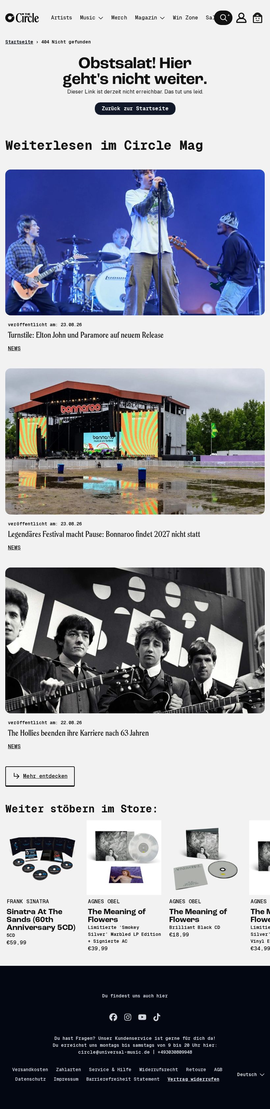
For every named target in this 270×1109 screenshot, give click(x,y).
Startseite (19, 41)
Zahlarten (68, 1069)
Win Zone (185, 17)
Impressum (66, 1079)
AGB (218, 1069)
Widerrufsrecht (158, 1069)
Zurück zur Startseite (135, 108)
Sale (212, 17)
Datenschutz (30, 1079)
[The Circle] (22, 18)
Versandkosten (30, 1069)
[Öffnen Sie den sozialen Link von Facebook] (113, 1017)
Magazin (146, 17)
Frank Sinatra (28, 901)
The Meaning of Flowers (117, 916)
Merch (119, 17)
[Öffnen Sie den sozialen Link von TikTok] (156, 1017)
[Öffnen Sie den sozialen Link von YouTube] (142, 1017)
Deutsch (247, 1074)
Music (87, 17)
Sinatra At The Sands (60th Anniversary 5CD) (41, 920)
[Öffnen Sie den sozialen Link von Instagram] (128, 1017)
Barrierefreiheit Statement (123, 1079)
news (14, 348)
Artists (61, 17)
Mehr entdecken (45, 776)
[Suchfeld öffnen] (223, 18)
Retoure (196, 1069)
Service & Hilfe (110, 1069)
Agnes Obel (104, 901)
